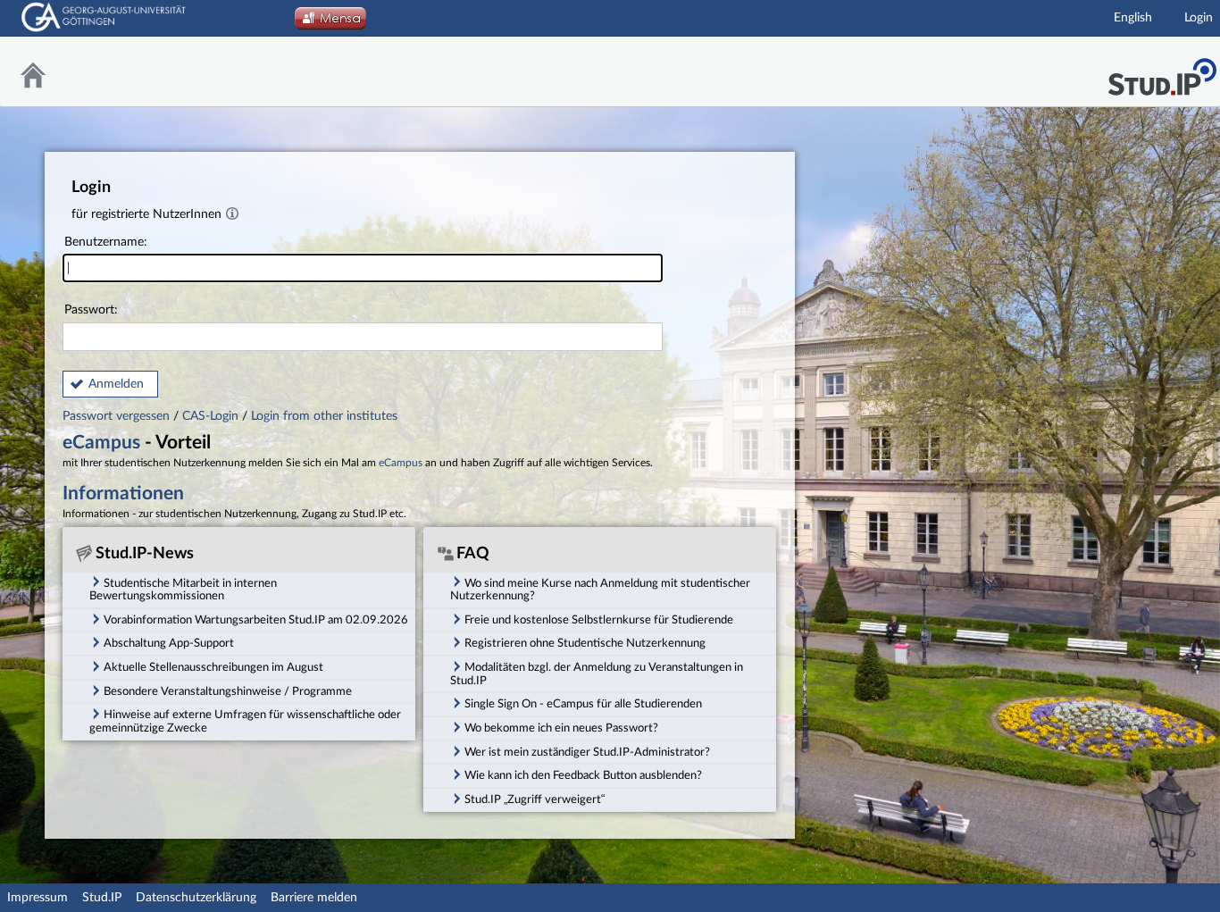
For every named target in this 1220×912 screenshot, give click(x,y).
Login (1198, 18)
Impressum (37, 897)
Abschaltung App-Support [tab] (169, 643)
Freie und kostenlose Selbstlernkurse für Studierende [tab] (598, 620)
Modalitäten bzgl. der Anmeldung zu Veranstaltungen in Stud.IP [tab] (596, 674)
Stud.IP (101, 897)
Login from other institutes (324, 416)
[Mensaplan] (330, 23)
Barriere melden (314, 897)
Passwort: (91, 310)
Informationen (123, 493)
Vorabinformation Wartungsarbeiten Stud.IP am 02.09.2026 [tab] (256, 620)
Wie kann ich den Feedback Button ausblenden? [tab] (583, 775)
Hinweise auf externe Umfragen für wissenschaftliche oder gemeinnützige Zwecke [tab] (245, 721)
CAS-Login (210, 416)
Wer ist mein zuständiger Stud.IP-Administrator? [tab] (587, 752)
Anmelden (116, 384)
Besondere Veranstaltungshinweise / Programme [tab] (228, 691)
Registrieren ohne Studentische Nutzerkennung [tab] (585, 643)
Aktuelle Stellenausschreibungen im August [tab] (213, 667)
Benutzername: (105, 242)
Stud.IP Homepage (1162, 72)
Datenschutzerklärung (196, 897)
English (1133, 18)
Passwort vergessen (118, 416)
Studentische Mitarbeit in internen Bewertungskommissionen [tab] (183, 590)
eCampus (101, 442)
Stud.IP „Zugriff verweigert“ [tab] (534, 799)
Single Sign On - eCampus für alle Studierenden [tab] (583, 704)
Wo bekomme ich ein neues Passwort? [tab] (561, 728)
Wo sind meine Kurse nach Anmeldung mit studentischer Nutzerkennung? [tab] (600, 590)
